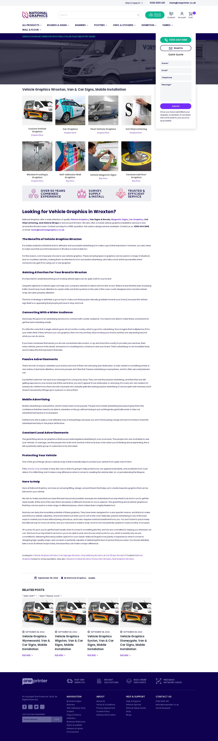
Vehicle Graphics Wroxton (45, 555)
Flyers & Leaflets (74, 725)
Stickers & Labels (75, 728)
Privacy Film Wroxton (101, 559)
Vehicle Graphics (79, 219)
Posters (70, 711)
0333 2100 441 (157, 2)
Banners (71, 704)
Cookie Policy (102, 711)
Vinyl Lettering (91, 555)
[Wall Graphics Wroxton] (70, 156)
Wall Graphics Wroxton (123, 559)
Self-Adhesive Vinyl (76, 708)
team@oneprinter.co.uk (182, 2)
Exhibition (71, 718)
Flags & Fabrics (74, 714)
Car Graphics (136, 219)
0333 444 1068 (178, 40)
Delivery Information (106, 714)
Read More (26, 655)
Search (138, 15)
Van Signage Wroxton (69, 555)
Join (56, 719)
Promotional (73, 731)
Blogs (128, 714)
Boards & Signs (74, 701)
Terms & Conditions (105, 704)
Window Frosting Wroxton (78, 559)
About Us (100, 701)
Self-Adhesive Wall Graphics (70, 176)
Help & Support (133, 2)
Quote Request (163, 708)
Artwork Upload (133, 704)
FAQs (128, 711)
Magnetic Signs (119, 219)
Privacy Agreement (105, 708)
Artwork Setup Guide (136, 708)
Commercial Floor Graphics (136, 176)
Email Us (178, 48)
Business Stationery (76, 721)
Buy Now (136, 180)
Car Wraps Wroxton (115, 555)
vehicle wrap (33, 468)
